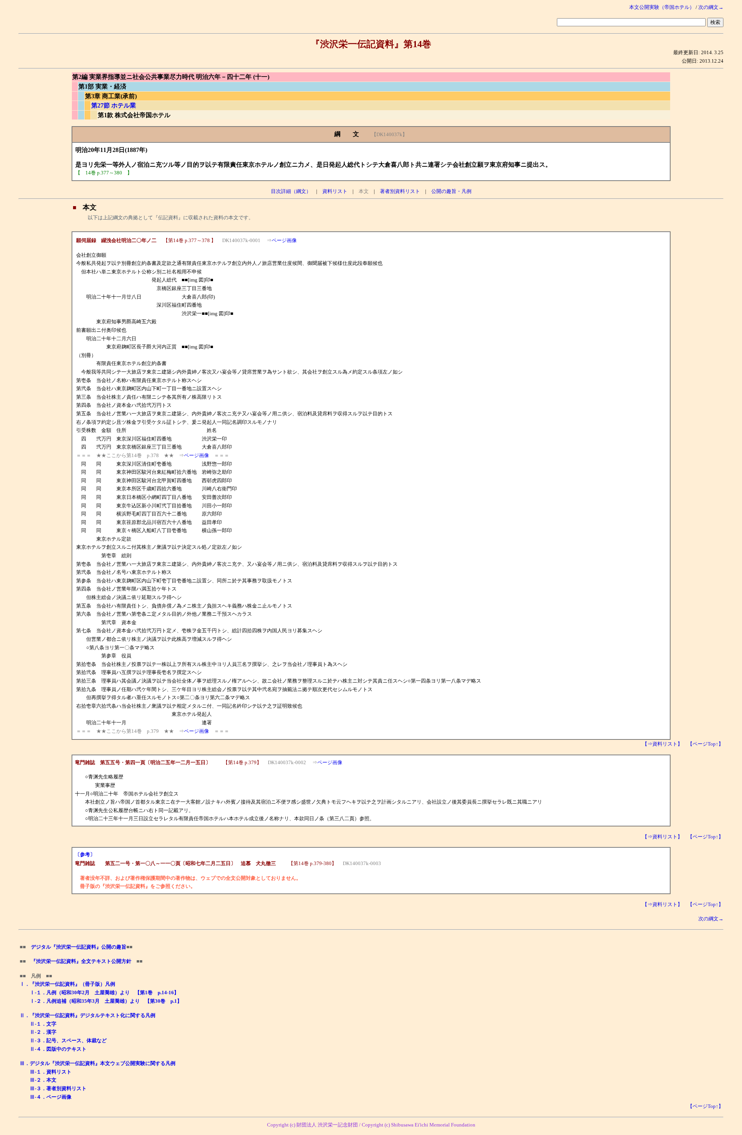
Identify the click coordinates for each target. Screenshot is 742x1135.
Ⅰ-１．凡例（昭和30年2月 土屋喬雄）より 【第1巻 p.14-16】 (104, 992)
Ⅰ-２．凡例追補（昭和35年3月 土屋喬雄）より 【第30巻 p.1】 (106, 1001)
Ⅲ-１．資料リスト (50, 1072)
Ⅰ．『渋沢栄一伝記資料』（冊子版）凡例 (67, 984)
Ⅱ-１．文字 (43, 1024)
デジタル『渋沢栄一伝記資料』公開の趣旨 (78, 947)
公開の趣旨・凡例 (451, 191)
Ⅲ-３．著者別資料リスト (58, 1088)
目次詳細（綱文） (291, 191)
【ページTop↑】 (705, 744)
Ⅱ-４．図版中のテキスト (58, 1049)
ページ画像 (284, 240)
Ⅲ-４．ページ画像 (50, 1097)
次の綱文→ (710, 7)
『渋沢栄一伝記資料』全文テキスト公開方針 (81, 961)
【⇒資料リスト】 (662, 744)
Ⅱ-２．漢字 (43, 1032)
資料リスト (334, 191)
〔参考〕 (85, 854)
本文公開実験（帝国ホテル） (661, 7)
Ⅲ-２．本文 (43, 1080)
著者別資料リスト (400, 191)
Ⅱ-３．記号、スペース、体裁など (68, 1040)
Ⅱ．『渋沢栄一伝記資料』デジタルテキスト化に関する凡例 (87, 1015)
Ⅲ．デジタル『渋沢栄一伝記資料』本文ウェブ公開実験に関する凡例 (97, 1063)
